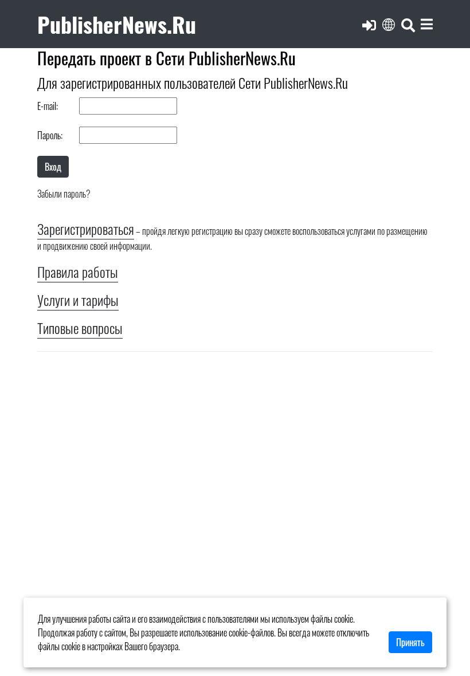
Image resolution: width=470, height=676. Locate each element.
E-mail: (47, 106)
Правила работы (77, 271)
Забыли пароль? (64, 194)
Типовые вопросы (80, 327)
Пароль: (49, 135)
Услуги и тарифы (78, 299)
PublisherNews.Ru (116, 23)
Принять (410, 642)
